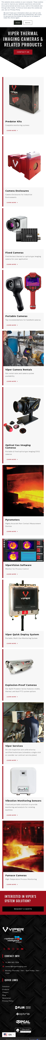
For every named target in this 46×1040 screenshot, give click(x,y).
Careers (5, 992)
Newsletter (6, 998)
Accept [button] (18, 23)
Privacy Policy (7, 1001)
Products (5, 989)
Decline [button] (27, 23)
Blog (4, 995)
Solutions (6, 986)
